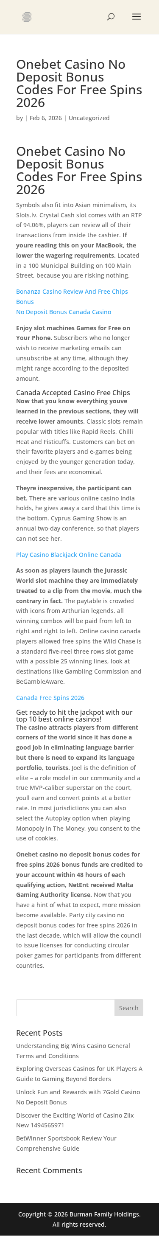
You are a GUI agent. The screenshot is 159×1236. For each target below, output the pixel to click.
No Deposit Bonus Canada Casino (63, 312)
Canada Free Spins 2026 (50, 698)
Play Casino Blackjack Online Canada (68, 555)
